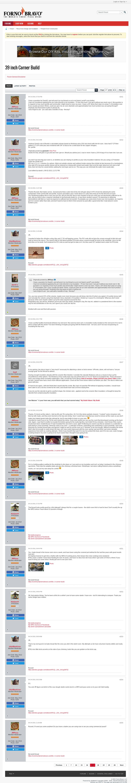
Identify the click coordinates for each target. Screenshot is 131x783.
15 (82, 765)
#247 (121, 362)
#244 (121, 231)
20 (109, 765)
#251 (121, 549)
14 (76, 765)
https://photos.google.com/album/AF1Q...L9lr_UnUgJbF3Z (48, 178)
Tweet (16, 123)
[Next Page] (115, 90)
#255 (121, 723)
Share (16, 120)
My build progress (34, 535)
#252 (121, 592)
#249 (121, 461)
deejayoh (15, 514)
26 (115, 765)
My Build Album (86, 400)
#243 (121, 188)
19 (104, 765)
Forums (8, 23)
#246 (121, 319)
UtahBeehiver (15, 150)
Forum (12, 29)
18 (98, 765)
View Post (52, 151)
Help (39, 23)
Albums (31, 23)
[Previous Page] (113, 90)
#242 (121, 140)
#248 (121, 410)
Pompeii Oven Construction (49, 29)
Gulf (15, 372)
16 (87, 765)
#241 (121, 97)
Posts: (13, 117)
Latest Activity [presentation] (20, 86)
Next (121, 765)
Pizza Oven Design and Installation (27, 29)
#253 (121, 637)
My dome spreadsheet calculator (39, 539)
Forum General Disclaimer (16, 77)
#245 (121, 275)
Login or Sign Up (119, 2)
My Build (96, 400)
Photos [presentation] (32, 86)
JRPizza (15, 107)
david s (15, 285)
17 (93, 765)
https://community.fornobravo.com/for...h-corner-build (46, 130)
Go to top (119, 774)
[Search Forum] (125, 12)
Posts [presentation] (9, 86)
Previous (59, 765)
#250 (121, 504)
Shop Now (19, 23)
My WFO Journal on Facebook (38, 537)
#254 (121, 680)
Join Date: (11, 115)
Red (11, 774)
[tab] (9, 86)
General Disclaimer (105, 774)
